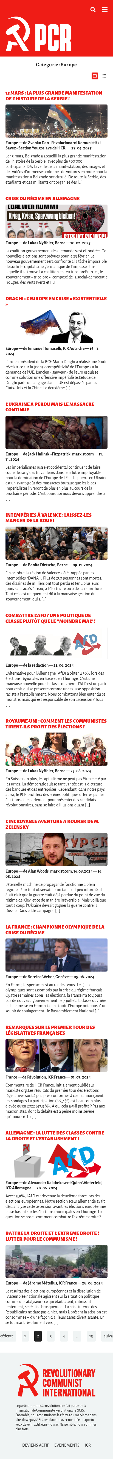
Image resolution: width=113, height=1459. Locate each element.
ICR (88, 1445)
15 (91, 1336)
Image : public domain (21, 134)
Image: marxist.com (20, 1068)
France (11, 1077)
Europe (11, 143)
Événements (67, 1445)
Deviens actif (35, 1445)
